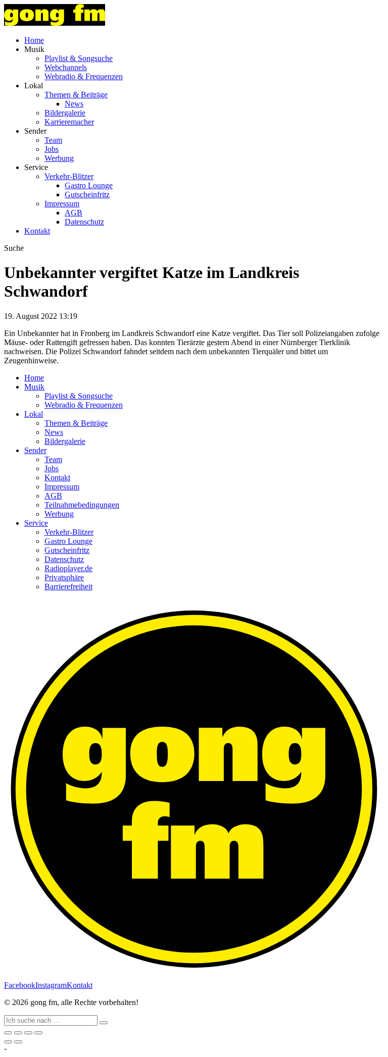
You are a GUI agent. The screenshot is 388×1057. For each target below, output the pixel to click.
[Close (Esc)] (8, 1032)
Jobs (51, 149)
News (74, 103)
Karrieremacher (69, 122)
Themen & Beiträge (76, 94)
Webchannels (65, 67)
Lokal (33, 414)
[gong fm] (54, 23)
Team (53, 140)
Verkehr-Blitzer (68, 176)
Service (36, 523)
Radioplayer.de (68, 568)
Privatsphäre (64, 577)
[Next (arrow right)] (18, 1041)
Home (34, 40)
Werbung (59, 158)
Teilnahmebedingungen (81, 504)
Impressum (61, 203)
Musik (34, 386)
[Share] (18, 1032)
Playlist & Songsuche (78, 58)
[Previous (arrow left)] (8, 1041)
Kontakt (37, 231)
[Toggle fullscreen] (28, 1032)
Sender (35, 450)
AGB (73, 212)
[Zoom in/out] (38, 1032)
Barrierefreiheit (68, 586)
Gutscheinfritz (87, 194)
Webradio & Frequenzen (83, 76)
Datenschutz (84, 221)
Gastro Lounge (89, 185)
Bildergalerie (64, 112)
